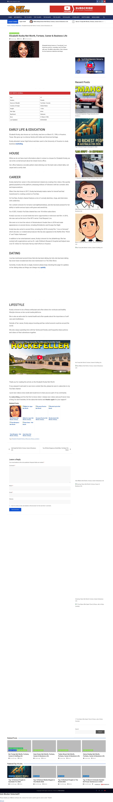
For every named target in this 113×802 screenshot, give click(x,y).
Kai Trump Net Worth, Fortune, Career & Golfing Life (88, 362)
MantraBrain (61, 790)
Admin (20, 39)
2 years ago (37, 758)
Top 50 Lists (66, 17)
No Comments (28, 39)
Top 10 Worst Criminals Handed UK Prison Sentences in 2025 (93, 781)
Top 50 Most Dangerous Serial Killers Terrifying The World (55, 449)
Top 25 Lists (56, 17)
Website (11, 499)
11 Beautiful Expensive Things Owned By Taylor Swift (88, 178)
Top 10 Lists (28, 17)
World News (95, 17)
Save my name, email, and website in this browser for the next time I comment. (31, 505)
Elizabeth (14, 439)
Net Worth (17, 17)
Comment (12, 465)
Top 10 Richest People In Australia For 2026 (86, 147)
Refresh (2, 801)
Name (11, 485)
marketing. (19, 144)
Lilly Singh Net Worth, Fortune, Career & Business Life (23, 449)
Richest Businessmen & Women (16, 748)
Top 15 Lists (37, 17)
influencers (28, 439)
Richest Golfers (12, 750)
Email (11, 492)
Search (77, 729)
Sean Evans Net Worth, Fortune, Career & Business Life (44, 755)
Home (10, 17)
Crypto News (86, 17)
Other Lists (75, 17)
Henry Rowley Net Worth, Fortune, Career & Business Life (94, 755)
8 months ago (13, 758)
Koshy (32, 439)
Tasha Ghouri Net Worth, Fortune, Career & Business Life (69, 755)
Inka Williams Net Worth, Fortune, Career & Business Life (89, 480)
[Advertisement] (39, 74)
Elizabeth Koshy (21, 439)
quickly (43, 267)
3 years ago (13, 39)
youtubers (36, 439)
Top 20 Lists (47, 17)
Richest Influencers (14, 33)
